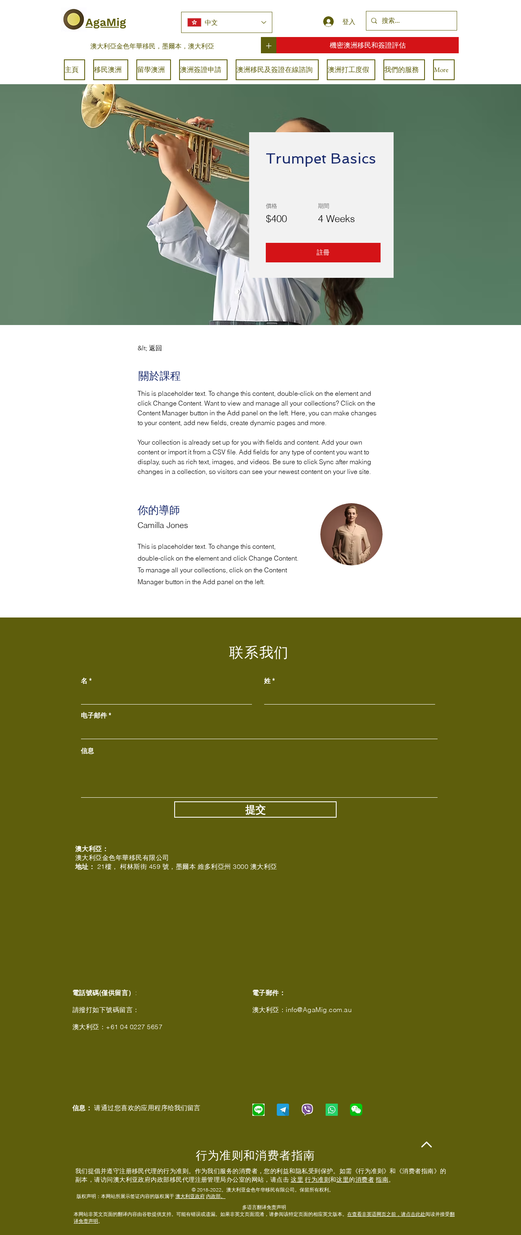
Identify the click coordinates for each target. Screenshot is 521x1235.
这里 (297, 1179)
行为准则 (317, 1179)
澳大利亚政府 (190, 1196)
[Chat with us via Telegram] (283, 1110)
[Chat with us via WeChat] (356, 1110)
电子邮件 (94, 715)
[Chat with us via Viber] (307, 1110)
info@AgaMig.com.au (319, 1010)
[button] (323, 252)
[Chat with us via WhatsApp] (332, 1110)
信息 (87, 750)
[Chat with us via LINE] (258, 1110)
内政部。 (215, 1196)
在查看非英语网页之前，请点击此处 (386, 1214)
